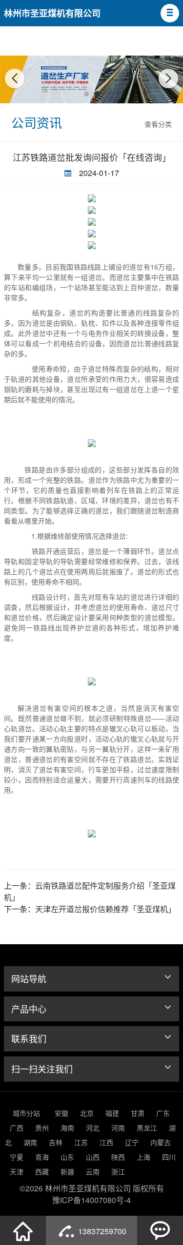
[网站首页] (23, 1230)
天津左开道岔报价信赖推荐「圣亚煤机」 (105, 908)
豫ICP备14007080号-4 (91, 1200)
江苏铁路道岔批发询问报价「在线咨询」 (92, 157)
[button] (170, 13)
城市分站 (26, 1113)
